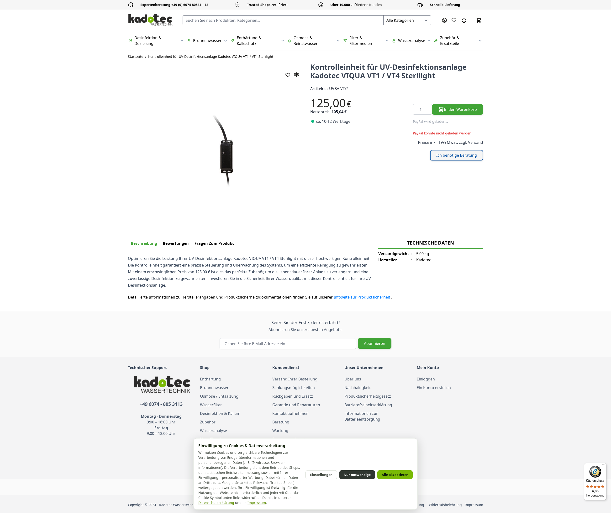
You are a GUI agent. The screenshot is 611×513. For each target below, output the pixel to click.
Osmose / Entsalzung (219, 396)
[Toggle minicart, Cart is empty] (478, 20)
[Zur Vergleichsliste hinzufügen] (296, 74)
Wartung (280, 430)
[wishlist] (454, 20)
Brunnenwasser (214, 387)
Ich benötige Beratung (456, 155)
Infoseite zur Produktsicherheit (362, 297)
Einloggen (426, 379)
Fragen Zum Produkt (214, 243)
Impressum (474, 504)
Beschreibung (144, 243)
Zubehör (208, 422)
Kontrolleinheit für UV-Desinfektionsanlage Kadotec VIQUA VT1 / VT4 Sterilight (210, 56)
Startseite (135, 56)
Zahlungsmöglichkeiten (293, 387)
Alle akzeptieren (395, 474)
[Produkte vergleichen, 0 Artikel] (464, 20)
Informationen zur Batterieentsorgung (362, 416)
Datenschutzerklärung (216, 502)
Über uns (352, 379)
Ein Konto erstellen (434, 387)
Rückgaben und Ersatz (292, 396)
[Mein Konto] (444, 20)
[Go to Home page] (150, 20)
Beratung (280, 422)
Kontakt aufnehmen (290, 413)
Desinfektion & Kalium (220, 413)
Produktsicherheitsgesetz (367, 396)
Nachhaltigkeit (357, 387)
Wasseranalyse (213, 430)
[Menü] (603, 466)
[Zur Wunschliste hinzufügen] (288, 74)
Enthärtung (210, 379)
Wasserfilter (211, 404)
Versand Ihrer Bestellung (294, 379)
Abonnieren (374, 343)
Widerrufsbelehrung (446, 504)
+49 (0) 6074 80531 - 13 (174, 4)
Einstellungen (321, 474)
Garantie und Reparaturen (296, 404)
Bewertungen (176, 243)
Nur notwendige (357, 474)
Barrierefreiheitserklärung (368, 404)
